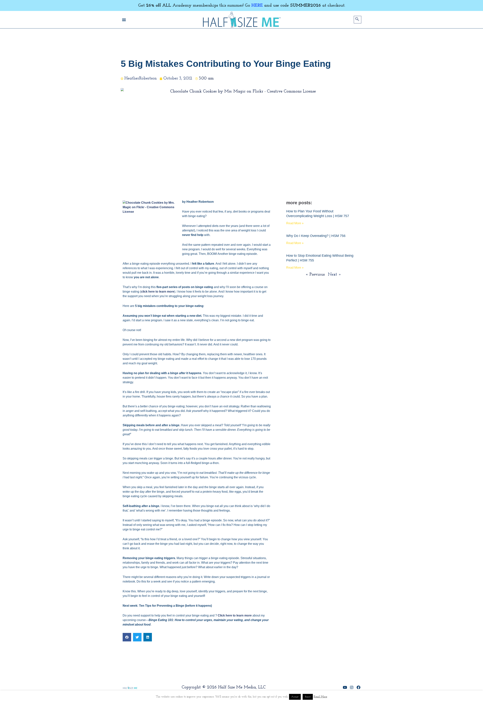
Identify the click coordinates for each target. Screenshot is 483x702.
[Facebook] (358, 687)
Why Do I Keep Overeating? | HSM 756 (315, 236)
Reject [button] (308, 697)
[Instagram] (352, 687)
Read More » (295, 223)
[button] (124, 20)
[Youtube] (345, 687)
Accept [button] (294, 697)
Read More (320, 696)
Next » (334, 274)
